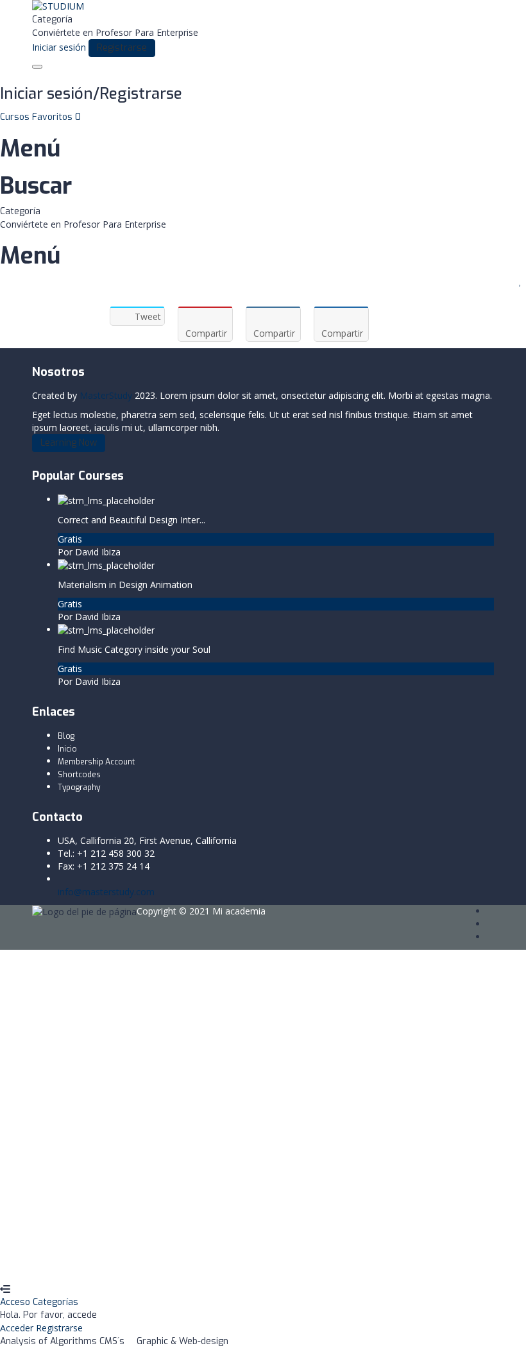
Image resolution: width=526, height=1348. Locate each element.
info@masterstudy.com (106, 892)
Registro (73, 1264)
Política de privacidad (235, 1156)
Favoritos (56, 117)
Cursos (16, 117)
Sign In (106, 1264)
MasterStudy (106, 395)
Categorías (55, 1302)
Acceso (16, 1302)
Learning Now (68, 443)
